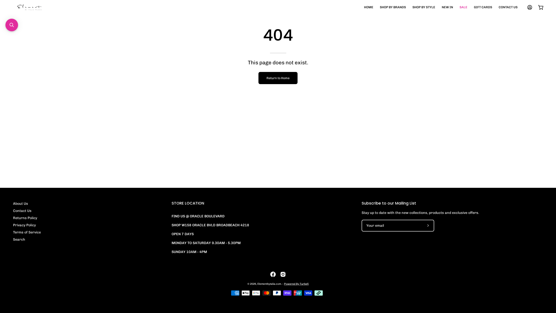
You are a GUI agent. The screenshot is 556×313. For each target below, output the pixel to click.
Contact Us (22, 211)
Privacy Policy (24, 225)
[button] (11, 25)
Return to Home (278, 78)
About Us (20, 203)
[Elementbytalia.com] (37, 7)
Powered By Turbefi (296, 283)
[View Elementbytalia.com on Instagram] (283, 274)
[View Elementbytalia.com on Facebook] (273, 274)
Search (19, 239)
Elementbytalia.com (269, 283)
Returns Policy (25, 218)
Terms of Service (27, 232)
